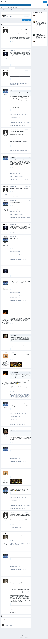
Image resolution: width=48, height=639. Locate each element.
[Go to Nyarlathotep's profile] (5, 336)
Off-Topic (10, 16)
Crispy (5, 308)
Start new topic (17, 20)
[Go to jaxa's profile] (34, 28)
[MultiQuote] (10, 41)
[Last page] (7, 24)
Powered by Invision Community (24, 637)
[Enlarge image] (17, 383)
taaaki (37, 21)
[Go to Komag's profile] (5, 356)
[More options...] (30, 27)
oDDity (5, 533)
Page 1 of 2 (10, 24)
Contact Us (24, 635)
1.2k (6, 436)
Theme (20, 635)
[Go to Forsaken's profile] (5, 91)
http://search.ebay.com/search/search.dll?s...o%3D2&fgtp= (19, 188)
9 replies (39, 44)
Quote (13, 41)
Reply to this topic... (10, 625)
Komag (5, 352)
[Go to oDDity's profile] (5, 537)
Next (5, 24)
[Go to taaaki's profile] (34, 22)
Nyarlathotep (5, 332)
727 (6, 58)
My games (11, 326)
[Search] (46, 5)
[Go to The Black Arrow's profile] (34, 35)
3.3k (6, 360)
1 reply (39, 25)
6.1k (6, 541)
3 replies (39, 31)
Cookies (28, 635)
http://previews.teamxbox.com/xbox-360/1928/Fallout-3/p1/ (19, 141)
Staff (5, 7)
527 (6, 35)
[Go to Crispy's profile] (5, 312)
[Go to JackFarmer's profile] (34, 15)
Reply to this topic (26, 20)
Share (22, 16)
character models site (13, 612)
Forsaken (5, 88)
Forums (2, 7)
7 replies (39, 38)
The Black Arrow (38, 34)
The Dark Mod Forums (6, 1)
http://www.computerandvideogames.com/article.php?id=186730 (20, 76)
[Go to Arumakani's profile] (3, 16)
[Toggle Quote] (11, 90)
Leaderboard (15, 7)
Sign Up (45, 1)
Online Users (10, 7)
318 (5, 96)
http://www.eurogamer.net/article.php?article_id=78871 (18, 29)
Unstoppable (5, 50)
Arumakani (7, 15)
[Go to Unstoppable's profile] (5, 54)
